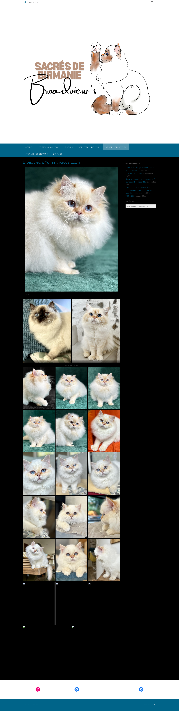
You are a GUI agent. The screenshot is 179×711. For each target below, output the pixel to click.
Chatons (69, 147)
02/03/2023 (131, 196)
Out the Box (34, 705)
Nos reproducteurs (116, 147)
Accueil (29, 147)
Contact (57, 154)
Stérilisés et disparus (36, 154)
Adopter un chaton (49, 147)
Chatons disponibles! (134, 173)
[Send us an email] (152, 2)
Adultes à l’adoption (89, 147)
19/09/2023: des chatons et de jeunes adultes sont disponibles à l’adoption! (139, 190)
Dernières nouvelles (149, 705)
